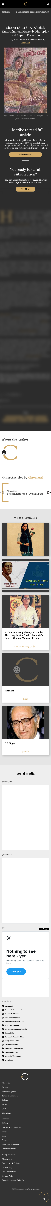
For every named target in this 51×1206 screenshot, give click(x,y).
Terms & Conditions (10, 1095)
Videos (5, 1123)
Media (4, 1104)
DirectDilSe (9, 1033)
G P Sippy (10, 743)
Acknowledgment (9, 1091)
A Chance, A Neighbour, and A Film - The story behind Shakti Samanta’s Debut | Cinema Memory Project (24, 635)
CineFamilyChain (11, 1052)
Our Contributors (9, 1171)
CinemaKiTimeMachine (14, 1037)
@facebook (7, 854)
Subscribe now (26, 154)
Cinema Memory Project (12, 1127)
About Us (6, 1083)
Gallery (5, 1100)
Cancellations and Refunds (13, 1180)
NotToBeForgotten (12, 1018)
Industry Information (10, 1144)
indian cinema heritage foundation (32, 11)
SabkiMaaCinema (12, 1025)
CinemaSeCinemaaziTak (14, 1010)
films (25, 699)
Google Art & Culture (11, 1163)
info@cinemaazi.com (32, 1189)
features (6, 11)
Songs (4, 1140)
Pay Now (25, 189)
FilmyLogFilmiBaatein (14, 1048)
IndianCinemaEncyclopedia (16, 1029)
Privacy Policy (8, 1176)
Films (4, 1135)
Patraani (9, 690)
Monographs (7, 1158)
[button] (49, 492)
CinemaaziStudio (11, 1045)
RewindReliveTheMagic (14, 1021)
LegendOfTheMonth (13, 1056)
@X (3, 928)
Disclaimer (6, 1112)
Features (5, 1118)
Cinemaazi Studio (9, 1148)
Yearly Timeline (8, 1154)
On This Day (7, 1167)
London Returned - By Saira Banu (25, 493)
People (4, 1131)
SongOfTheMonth (12, 1041)
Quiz (4, 1108)
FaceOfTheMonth (12, 1014)
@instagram (7, 781)
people (25, 751)
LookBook (9, 1060)
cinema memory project (25, 646)
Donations (6, 1087)
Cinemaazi (25, 43)
